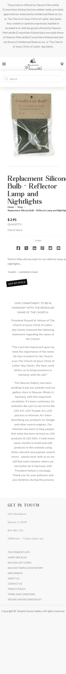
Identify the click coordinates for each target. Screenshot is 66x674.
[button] (4, 64)
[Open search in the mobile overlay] (33, 78)
